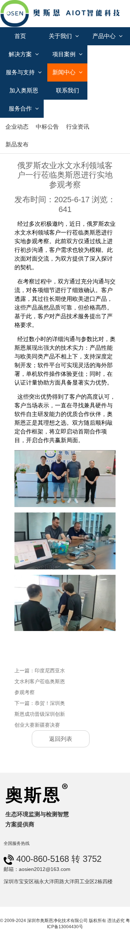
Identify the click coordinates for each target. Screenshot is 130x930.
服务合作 (21, 108)
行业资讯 (77, 127)
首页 (20, 36)
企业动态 (17, 127)
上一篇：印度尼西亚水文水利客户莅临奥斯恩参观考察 (39, 681)
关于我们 (61, 36)
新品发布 (17, 144)
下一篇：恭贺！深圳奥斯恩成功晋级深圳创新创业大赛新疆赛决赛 (39, 714)
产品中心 (104, 36)
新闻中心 (64, 72)
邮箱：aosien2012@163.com (37, 869)
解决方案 (21, 54)
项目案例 (64, 54)
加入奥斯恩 (23, 90)
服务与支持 (21, 72)
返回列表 (60, 739)
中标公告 (47, 127)
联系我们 (67, 90)
